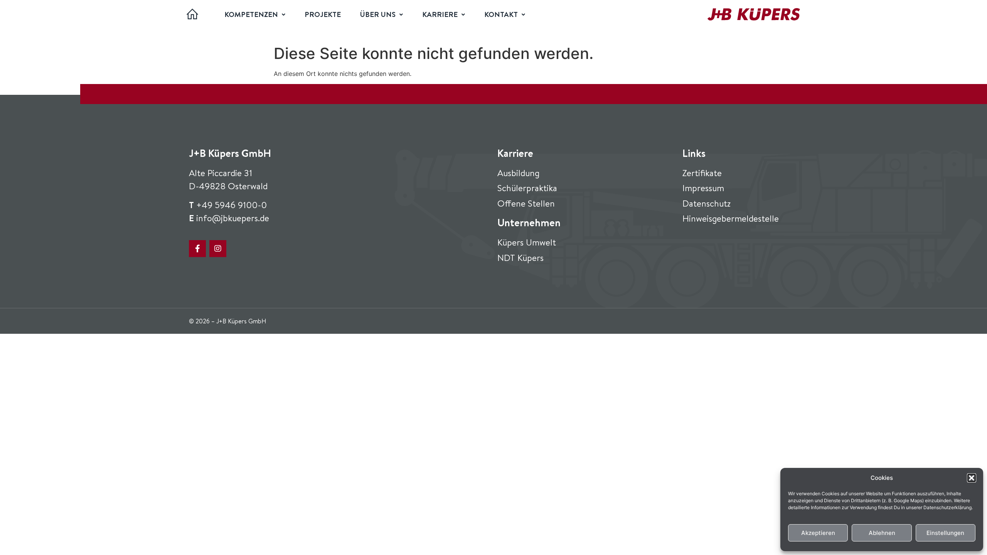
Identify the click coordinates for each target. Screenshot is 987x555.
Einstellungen (945, 532)
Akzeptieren (818, 532)
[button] (971, 478)
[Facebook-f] (197, 248)
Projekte (323, 14)
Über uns (378, 14)
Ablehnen (882, 532)
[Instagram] (217, 248)
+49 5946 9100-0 (231, 204)
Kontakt (501, 14)
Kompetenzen (251, 14)
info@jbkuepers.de (232, 218)
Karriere (440, 14)
